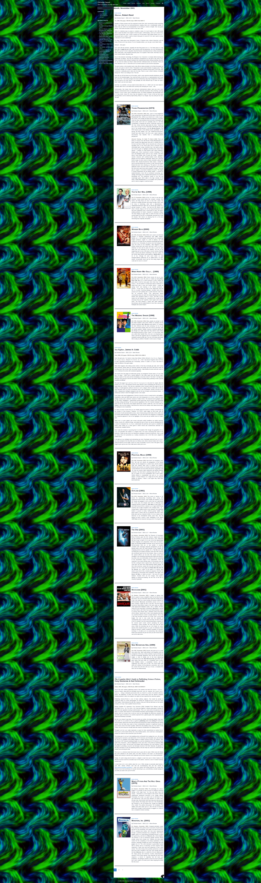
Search (147, 3)
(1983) (105, 29)
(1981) (138, 491)
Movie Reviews (104, 15)
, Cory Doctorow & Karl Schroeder (138, 680)
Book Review (118, 13)
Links (143, 3)
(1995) (105, 63)
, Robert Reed (124, 15)
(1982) (104, 57)
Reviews (138, 3)
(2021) (105, 51)
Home (124, 3)
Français (158, 3)
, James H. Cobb (127, 350)
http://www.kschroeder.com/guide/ (123, 767)
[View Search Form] (162, 3)
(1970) (105, 36)
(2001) (138, 530)
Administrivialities (138, 881)
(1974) (143, 108)
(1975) (146, 782)
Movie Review (135, 106)
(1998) (142, 192)
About (128, 3)
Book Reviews (103, 14)
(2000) (140, 229)
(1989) (145, 271)
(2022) (103, 54)
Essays (133, 3)
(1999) (143, 645)
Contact (153, 3)
